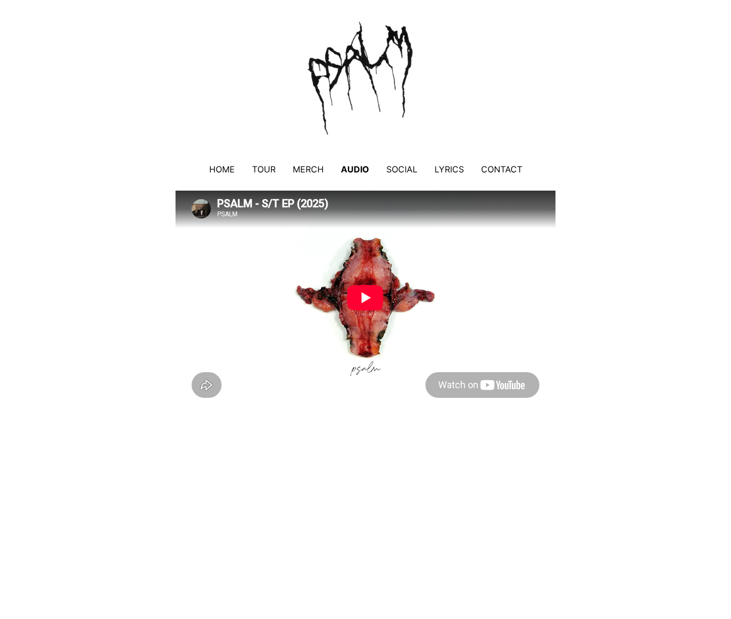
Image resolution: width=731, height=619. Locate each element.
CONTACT (501, 169)
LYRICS (449, 169)
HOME (222, 169)
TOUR (264, 169)
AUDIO (355, 169)
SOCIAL (401, 169)
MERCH (308, 169)
